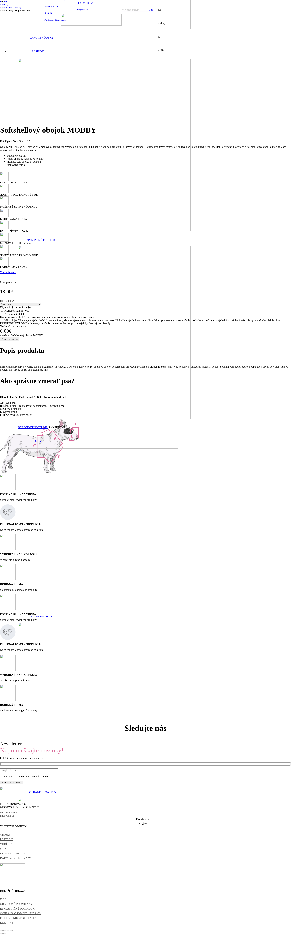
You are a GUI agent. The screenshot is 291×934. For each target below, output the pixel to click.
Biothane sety (42, 616)
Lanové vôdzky (42, 37)
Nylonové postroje (41, 240)
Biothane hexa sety (42, 792)
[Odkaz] (104, 28)
